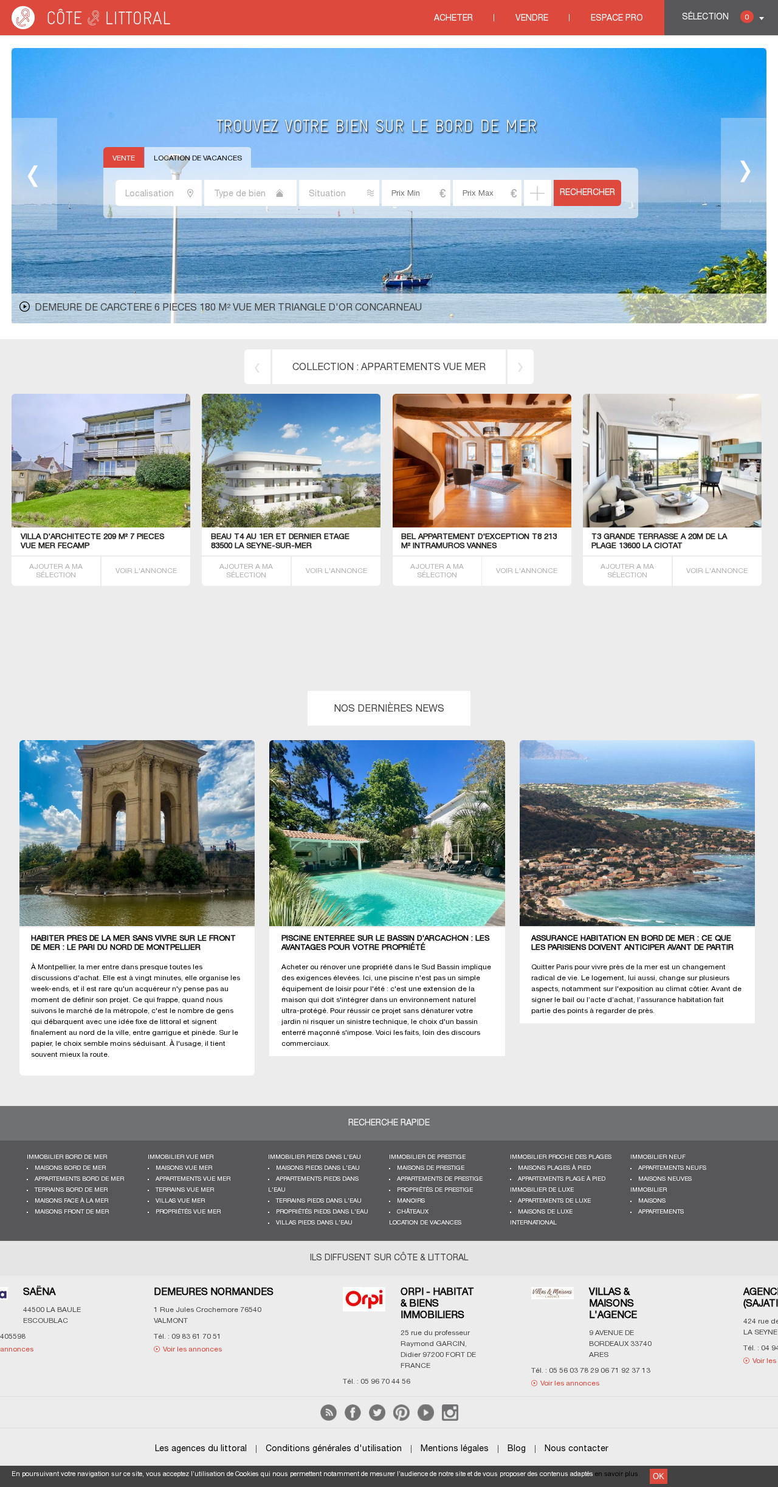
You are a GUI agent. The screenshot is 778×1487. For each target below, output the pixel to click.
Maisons (652, 1201)
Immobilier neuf (658, 1157)
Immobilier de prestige (427, 1157)
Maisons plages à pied (554, 1168)
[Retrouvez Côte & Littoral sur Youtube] (426, 1418)
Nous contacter (576, 1449)
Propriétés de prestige (435, 1190)
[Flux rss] (328, 1418)
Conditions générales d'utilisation (334, 1449)
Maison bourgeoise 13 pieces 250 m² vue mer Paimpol (175, 308)
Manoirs (411, 1201)
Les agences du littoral (201, 1449)
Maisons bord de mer (70, 1168)
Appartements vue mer (423, 367)
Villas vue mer (180, 1201)
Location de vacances (198, 158)
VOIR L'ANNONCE (146, 571)
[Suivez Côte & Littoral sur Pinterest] (401, 1418)
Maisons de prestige (430, 1168)
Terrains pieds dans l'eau (319, 1201)
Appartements (661, 1212)
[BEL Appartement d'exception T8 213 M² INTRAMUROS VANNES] (493, 525)
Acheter (453, 18)
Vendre (531, 18)
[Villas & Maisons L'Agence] (149, 1300)
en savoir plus (616, 1474)
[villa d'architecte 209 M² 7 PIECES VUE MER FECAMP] (169, 525)
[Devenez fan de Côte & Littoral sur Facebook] (353, 1418)
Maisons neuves (665, 1179)
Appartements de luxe (554, 1201)
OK (658, 1476)
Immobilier (648, 1190)
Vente (123, 158)
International (533, 1223)
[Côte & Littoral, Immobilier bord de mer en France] (92, 27)
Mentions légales (455, 1449)
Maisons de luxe (545, 1212)
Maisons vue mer (184, 1168)
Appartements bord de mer (79, 1179)
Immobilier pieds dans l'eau (314, 1157)
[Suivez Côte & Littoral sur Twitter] (377, 1418)
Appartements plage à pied (561, 1179)
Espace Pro (617, 18)
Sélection (715, 17)
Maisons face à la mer (71, 1201)
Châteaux (413, 1212)
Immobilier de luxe (542, 1190)
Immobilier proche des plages (560, 1157)
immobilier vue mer (180, 1157)
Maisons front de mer (72, 1212)
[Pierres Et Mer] (549, 1302)
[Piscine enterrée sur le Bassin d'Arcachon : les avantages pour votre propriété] (394, 833)
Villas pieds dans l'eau (314, 1223)
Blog (517, 1449)
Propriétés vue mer (188, 1212)
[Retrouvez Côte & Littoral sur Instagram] (450, 1418)
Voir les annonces (166, 1383)
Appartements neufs (672, 1168)
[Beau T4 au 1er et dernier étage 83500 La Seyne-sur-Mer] (320, 525)
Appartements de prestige (440, 1179)
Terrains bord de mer (71, 1190)
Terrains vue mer (185, 1190)
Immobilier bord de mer (67, 1157)
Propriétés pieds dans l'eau (322, 1212)
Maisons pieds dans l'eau (318, 1168)
